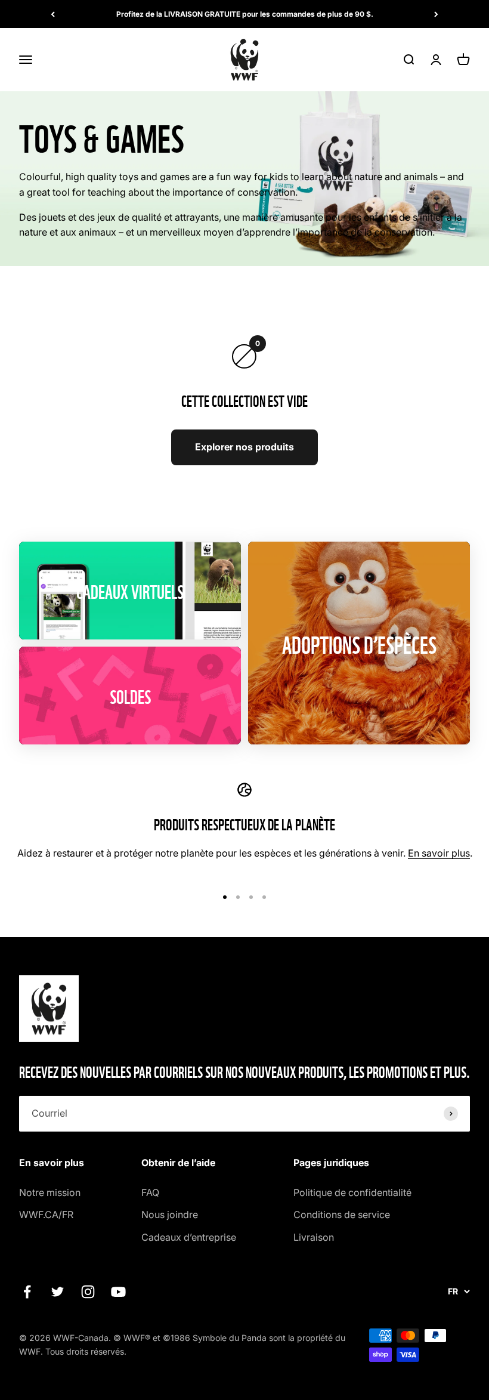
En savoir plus (439, 853)
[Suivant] (436, 14)
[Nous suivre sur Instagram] (88, 1292)
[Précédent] (53, 14)
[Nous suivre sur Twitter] (57, 1292)
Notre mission (50, 1192)
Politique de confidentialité (352, 1192)
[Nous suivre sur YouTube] (118, 1292)
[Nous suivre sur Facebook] (27, 1292)
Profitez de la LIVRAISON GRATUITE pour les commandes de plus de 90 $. (244, 14)
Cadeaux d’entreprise (188, 1237)
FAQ (150, 1192)
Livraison (313, 1237)
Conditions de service (341, 1214)
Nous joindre (169, 1214)
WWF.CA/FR (46, 1214)
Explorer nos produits (244, 447)
